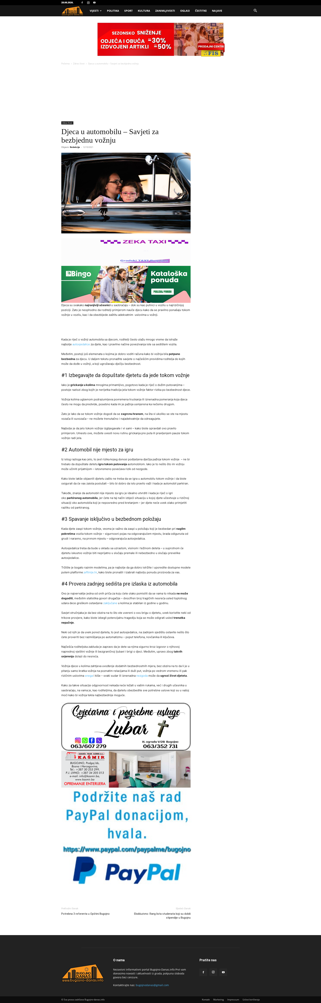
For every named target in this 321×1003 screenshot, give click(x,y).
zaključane (110, 603)
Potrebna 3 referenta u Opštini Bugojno (85, 913)
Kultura (144, 10)
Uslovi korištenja (251, 999)
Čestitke (201, 10)
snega (89, 675)
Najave (217, 10)
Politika (113, 10)
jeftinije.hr (90, 572)
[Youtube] (94, 2)
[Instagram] (88, 2)
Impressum (233, 999)
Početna (65, 63)
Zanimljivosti (165, 10)
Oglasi (185, 10)
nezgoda (142, 675)
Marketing (218, 999)
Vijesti (94, 10)
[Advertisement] (160, 93)
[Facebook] (82, 2)
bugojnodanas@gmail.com (152, 985)
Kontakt (206, 999)
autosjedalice (81, 344)
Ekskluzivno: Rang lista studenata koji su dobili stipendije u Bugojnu (162, 915)
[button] (255, 11)
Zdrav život (79, 63)
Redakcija (75, 147)
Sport (128, 10)
